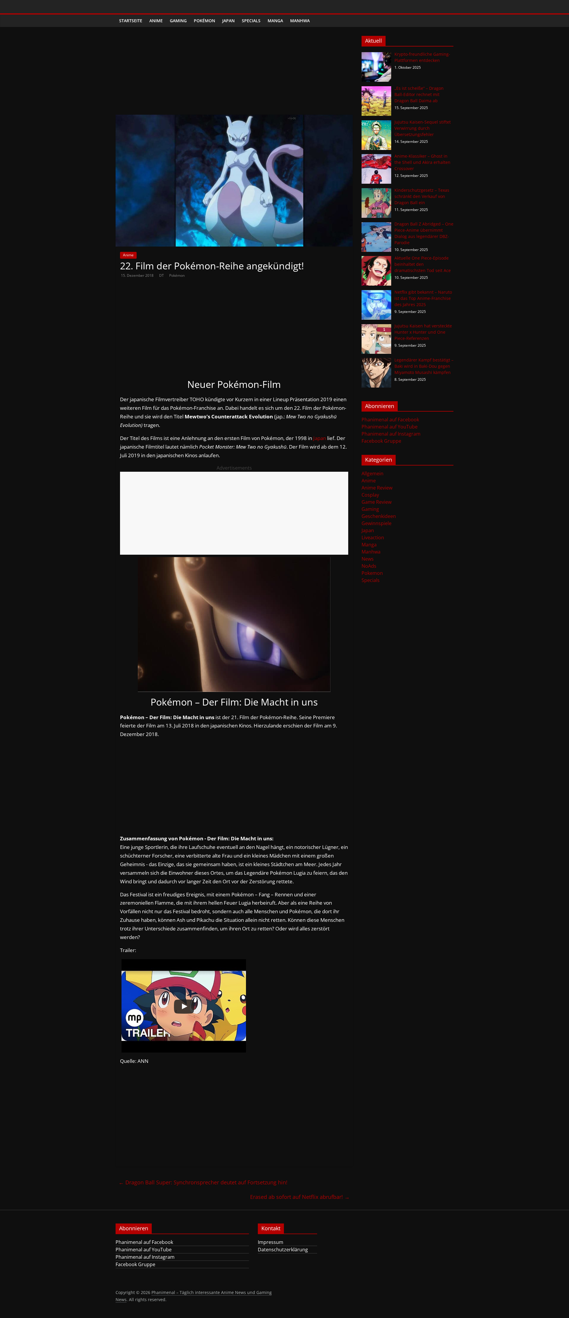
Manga (275, 20)
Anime (156, 20)
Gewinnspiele (376, 523)
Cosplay (370, 495)
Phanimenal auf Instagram (391, 434)
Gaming (178, 20)
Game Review (376, 502)
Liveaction (373, 537)
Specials (251, 20)
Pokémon (204, 20)
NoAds (369, 566)
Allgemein (372, 473)
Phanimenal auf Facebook (390, 419)
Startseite (130, 20)
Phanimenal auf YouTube (390, 426)
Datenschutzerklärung (283, 1249)
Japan (228, 20)
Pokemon (372, 573)
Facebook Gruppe (381, 441)
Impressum (270, 1242)
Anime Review (377, 487)
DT (162, 275)
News (368, 559)
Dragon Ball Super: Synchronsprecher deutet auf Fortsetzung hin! (203, 1182)
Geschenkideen (379, 516)
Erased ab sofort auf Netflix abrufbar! (300, 1196)
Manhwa (300, 20)
